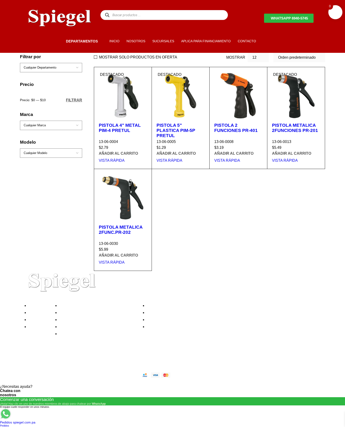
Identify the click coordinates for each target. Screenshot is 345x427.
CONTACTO (247, 41)
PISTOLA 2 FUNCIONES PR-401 (236, 128)
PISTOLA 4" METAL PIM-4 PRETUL (120, 128)
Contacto (37, 327)
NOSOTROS (135, 41)
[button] (58, 41)
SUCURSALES (163, 41)
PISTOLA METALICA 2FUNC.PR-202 (120, 230)
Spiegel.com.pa (63, 374)
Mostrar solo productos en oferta (138, 57)
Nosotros (37, 306)
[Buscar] (107, 15)
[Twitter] (43, 358)
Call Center (70, 334)
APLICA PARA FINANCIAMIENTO (206, 41)
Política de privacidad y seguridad (89, 306)
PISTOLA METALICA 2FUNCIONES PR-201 (295, 128)
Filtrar (74, 100)
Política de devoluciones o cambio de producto (99, 313)
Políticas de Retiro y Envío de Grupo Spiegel (98, 320)
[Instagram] (56, 358)
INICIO (114, 41)
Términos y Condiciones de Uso (87, 327)
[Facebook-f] (30, 358)
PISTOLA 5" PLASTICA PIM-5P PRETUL (176, 130)
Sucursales (39, 313)
